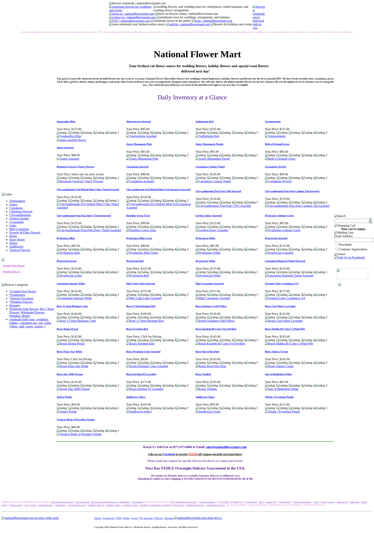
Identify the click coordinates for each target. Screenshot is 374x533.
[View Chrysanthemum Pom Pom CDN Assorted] (223, 205)
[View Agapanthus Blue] (69, 136)
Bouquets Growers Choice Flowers (75, 166)
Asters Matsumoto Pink (139, 144)
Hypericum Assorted (276, 238)
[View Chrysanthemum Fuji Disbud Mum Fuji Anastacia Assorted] (160, 207)
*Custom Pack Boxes (22, 291)
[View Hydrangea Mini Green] (142, 252)
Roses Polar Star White (69, 351)
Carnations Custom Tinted (210, 166)
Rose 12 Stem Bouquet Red (140, 306)
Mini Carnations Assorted (210, 283)
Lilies (12, 225)
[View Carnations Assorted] (140, 181)
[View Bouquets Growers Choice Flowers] (80, 181)
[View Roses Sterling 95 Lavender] (144, 389)
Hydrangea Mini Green (139, 238)
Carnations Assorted (137, 166)
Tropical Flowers (19, 250)
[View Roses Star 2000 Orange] (73, 389)
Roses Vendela (203, 374)
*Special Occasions (21, 298)
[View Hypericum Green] (69, 275)
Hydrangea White (205, 238)
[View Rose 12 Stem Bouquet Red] (145, 320)
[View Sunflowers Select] (139, 411)
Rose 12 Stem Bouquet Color (72, 306)
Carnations (16, 208)
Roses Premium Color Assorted (143, 351)
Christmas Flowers (20, 211)
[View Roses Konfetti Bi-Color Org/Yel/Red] (220, 343)
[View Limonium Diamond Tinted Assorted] (289, 275)
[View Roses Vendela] (206, 389)
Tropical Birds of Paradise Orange (76, 419)
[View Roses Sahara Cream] (279, 366)
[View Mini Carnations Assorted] (213, 298)
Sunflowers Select (135, 396)
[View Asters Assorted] (68, 158)
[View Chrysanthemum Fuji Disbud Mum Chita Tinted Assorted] (91, 207)
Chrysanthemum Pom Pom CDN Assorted (218, 191)
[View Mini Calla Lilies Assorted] (143, 298)
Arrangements (273, 121)
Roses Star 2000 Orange (70, 374)
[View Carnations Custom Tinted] (213, 181)
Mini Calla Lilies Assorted (140, 283)
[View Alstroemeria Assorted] (141, 136)
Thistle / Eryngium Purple (279, 396)
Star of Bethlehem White (278, 374)
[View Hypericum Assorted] (279, 252)
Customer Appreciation (353, 249)
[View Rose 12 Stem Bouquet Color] (76, 320)
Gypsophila (16, 222)
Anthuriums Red (204, 121)
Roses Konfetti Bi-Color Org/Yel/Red (216, 328)
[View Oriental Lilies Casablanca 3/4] (285, 298)
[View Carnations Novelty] (278, 181)
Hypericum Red (135, 260)
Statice (13, 243)
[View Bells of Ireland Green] (280, 158)
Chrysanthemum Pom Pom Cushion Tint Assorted (292, 191)
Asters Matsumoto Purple (209, 144)
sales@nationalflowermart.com (226, 447)
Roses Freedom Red (137, 328)
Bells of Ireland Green (277, 144)
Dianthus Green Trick (138, 215)
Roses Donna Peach (67, 328)
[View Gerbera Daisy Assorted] (212, 230)
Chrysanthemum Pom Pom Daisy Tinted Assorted (84, 215)
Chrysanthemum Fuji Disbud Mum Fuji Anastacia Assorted (158, 189)
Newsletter (345, 244)
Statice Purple (64, 396)
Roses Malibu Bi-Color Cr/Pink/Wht (285, 328)
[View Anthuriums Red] (207, 136)
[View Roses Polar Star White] (72, 366)
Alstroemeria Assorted (138, 121)
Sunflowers (16, 246)
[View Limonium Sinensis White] (74, 298)
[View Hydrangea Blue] (68, 252)
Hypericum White (205, 260)
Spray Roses (17, 239)
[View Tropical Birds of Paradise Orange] (79, 434)
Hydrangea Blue (66, 238)
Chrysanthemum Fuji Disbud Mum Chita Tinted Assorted (88, 189)
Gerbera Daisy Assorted (209, 215)
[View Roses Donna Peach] (71, 343)
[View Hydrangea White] (208, 252)
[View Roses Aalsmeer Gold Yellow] (215, 320)
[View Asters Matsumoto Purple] (213, 158)
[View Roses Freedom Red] (140, 343)
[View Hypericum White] (208, 275)
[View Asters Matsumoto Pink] (142, 158)
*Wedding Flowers (21, 302)
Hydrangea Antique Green (279, 215)
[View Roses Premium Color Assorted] (147, 366)
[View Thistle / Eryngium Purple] (282, 411)
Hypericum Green (67, 260)
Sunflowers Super (205, 396)
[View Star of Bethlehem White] (281, 389)
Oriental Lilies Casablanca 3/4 (282, 283)
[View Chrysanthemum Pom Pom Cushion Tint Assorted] (297, 205)
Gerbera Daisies (19, 218)
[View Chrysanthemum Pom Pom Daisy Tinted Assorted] (89, 230)
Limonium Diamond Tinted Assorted (285, 260)
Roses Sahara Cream (276, 351)
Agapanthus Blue (66, 121)
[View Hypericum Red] (137, 275)
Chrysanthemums (20, 215)
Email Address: (343, 236)
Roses (13, 236)
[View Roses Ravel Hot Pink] (211, 366)
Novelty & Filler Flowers (24, 232)
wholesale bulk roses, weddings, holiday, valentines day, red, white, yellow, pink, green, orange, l (30, 323)
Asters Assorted (65, 147)
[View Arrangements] (275, 136)
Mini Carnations (19, 229)
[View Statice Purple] (67, 411)
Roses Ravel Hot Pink (207, 351)
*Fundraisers (17, 295)
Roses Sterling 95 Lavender (141, 374)
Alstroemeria (17, 201)
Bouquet (14, 305)
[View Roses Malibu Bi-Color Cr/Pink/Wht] (289, 343)
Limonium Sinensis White (71, 283)
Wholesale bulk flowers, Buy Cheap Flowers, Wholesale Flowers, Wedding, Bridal (31, 312)
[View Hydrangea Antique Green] (283, 230)
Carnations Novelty (275, 166)
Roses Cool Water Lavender (280, 306)
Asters (13, 204)
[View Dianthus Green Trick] (141, 230)
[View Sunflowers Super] (208, 411)
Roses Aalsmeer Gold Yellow (211, 306)
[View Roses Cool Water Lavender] (284, 320)
